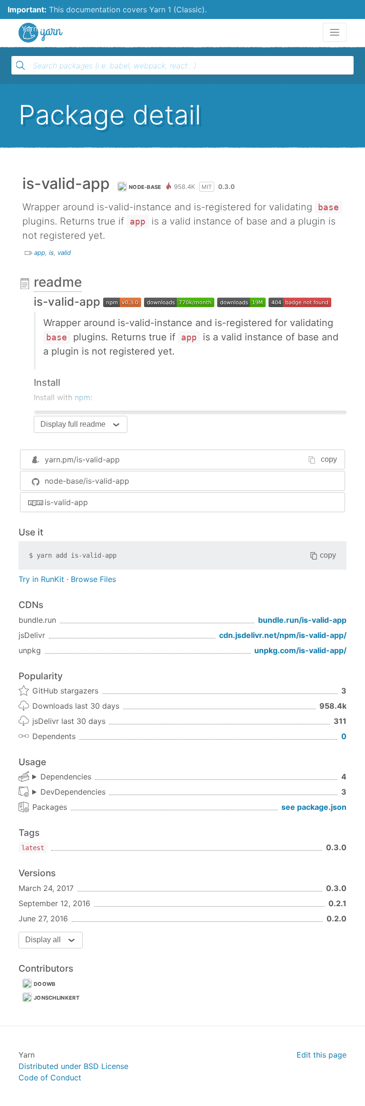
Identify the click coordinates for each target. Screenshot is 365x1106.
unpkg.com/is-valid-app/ (300, 650)
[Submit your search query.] (20, 65)
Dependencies (65, 776)
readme (58, 282)
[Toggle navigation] (334, 32)
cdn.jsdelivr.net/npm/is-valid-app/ (282, 635)
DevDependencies (73, 792)
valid (64, 252)
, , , (61, 777)
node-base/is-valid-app (87, 481)
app (39, 252)
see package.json (313, 807)
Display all (43, 940)
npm (82, 397)
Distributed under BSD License (73, 1066)
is (51, 252)
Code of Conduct (50, 1077)
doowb (45, 984)
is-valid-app (66, 502)
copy (329, 459)
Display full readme (73, 424)
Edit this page (321, 1054)
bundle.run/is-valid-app (302, 620)
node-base (145, 187)
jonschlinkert (56, 997)
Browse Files (93, 579)
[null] (122, 302)
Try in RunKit (41, 579)
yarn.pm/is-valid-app (82, 459)
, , (69, 792)
